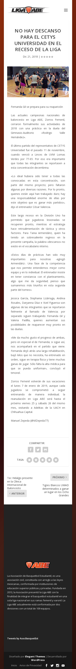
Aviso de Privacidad (31, 665)
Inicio (14, 665)
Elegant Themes (35, 656)
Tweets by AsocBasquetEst (22, 638)
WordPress (38, 660)
